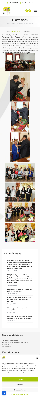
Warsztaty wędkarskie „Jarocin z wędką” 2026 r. (18, 309)
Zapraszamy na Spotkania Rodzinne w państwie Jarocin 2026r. (19, 290)
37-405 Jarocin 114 (27, 3)
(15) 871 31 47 (13, 3)
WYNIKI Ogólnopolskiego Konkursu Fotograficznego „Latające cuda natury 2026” (19, 299)
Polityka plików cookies (17, 394)
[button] (37, 358)
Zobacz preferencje (20, 390)
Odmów (20, 384)
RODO (26, 394)
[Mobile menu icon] (35, 11)
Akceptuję (20, 379)
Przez (14, 31)
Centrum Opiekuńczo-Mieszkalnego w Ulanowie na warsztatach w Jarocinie (19, 317)
